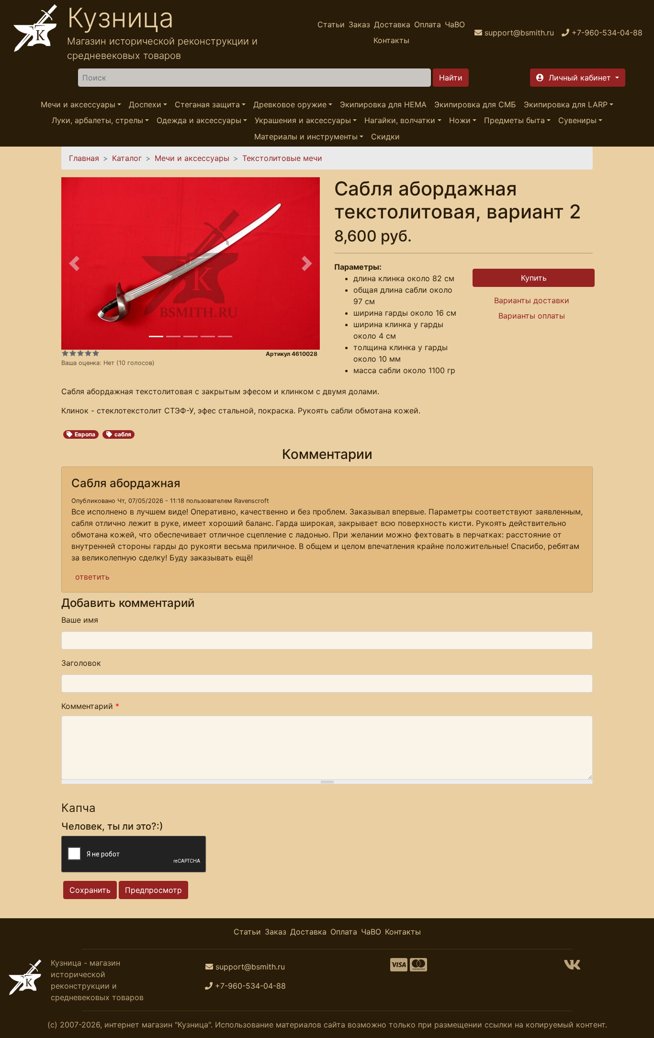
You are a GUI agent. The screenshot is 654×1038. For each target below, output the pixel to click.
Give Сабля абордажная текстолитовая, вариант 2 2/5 (73, 353)
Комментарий (90, 706)
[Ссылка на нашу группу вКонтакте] (572, 967)
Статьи (331, 24)
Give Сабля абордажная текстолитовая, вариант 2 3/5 (80, 353)
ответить (92, 577)
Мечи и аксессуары (78, 104)
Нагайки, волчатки (399, 120)
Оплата (427, 24)
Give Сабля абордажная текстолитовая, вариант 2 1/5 (65, 353)
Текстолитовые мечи (282, 158)
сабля (122, 434)
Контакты (391, 40)
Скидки (385, 136)
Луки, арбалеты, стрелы (97, 120)
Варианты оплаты (531, 315)
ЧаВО (455, 24)
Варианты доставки (531, 300)
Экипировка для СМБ (475, 104)
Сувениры (577, 120)
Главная (84, 158)
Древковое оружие (290, 104)
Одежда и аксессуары (199, 120)
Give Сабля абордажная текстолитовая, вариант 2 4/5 (88, 353)
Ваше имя (79, 620)
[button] (577, 77)
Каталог (127, 158)
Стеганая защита (207, 104)
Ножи (460, 120)
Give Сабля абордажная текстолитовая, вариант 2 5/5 (96, 353)
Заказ (359, 24)
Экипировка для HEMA (383, 104)
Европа (85, 434)
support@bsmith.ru (250, 966)
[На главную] (35, 32)
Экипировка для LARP (566, 104)
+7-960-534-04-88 (250, 986)
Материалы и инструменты (306, 136)
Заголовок (81, 663)
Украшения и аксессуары (303, 120)
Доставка (392, 24)
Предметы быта (514, 120)
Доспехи (145, 104)
